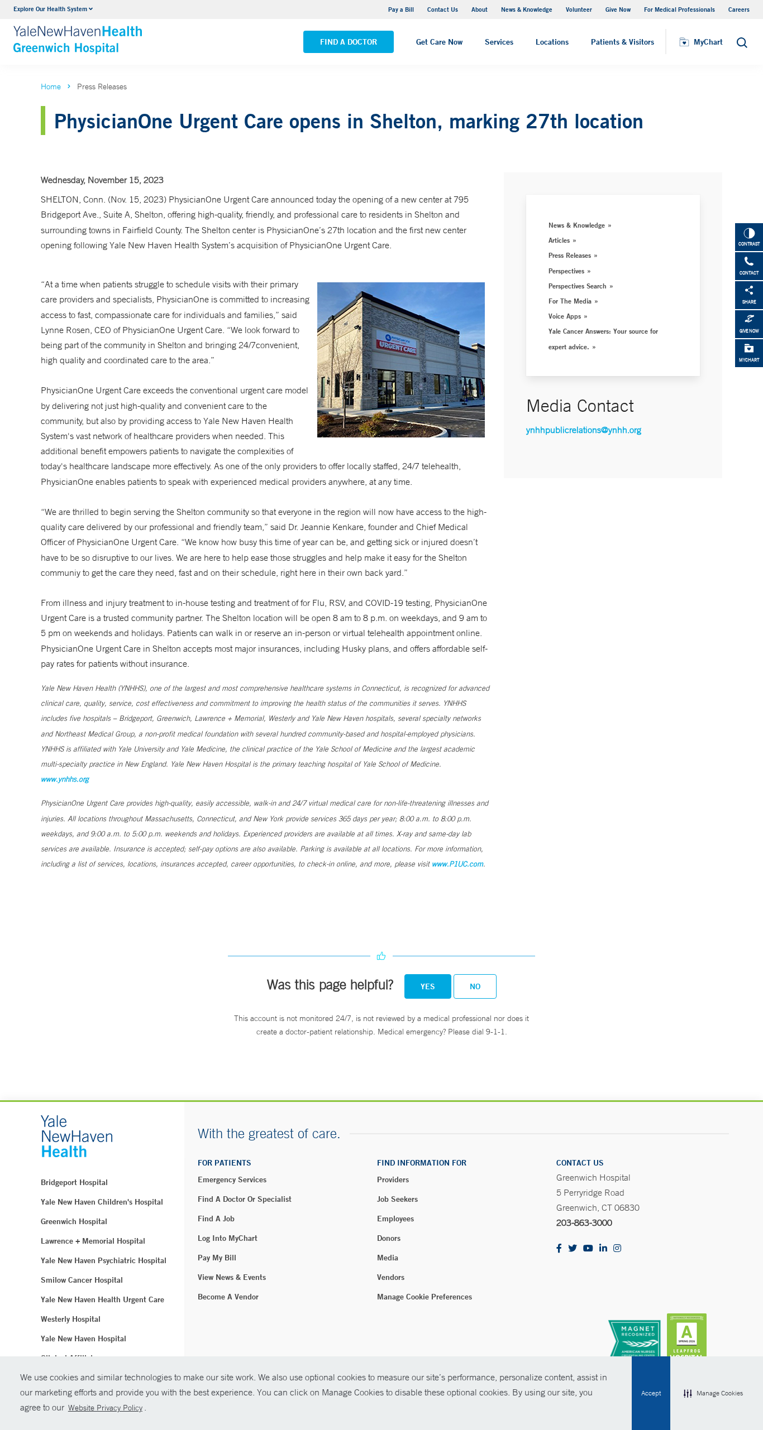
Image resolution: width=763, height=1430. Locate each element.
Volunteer (579, 9)
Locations (552, 42)
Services (499, 42)
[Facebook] (559, 1249)
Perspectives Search (578, 285)
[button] (713, 1393)
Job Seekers (397, 1199)
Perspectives (566, 270)
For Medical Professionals (679, 9)
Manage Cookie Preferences (424, 1297)
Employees (395, 1219)
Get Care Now (439, 42)
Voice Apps (565, 315)
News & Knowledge (526, 9)
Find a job (216, 1219)
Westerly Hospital (71, 1319)
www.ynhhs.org (65, 779)
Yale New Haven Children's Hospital (102, 1202)
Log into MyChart (227, 1238)
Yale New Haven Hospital (83, 1338)
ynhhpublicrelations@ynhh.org (583, 429)
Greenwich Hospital (74, 1221)
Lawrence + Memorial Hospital (93, 1241)
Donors (388, 1238)
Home (51, 86)
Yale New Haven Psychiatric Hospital (103, 1260)
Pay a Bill (401, 9)
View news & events (232, 1277)
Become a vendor (228, 1297)
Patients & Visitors (622, 42)
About (479, 9)
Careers (739, 9)
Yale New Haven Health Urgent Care (102, 1299)
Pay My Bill (217, 1258)
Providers (393, 1179)
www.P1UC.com (457, 864)
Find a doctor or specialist (245, 1199)
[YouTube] (588, 1249)
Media (387, 1258)
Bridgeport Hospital (74, 1182)
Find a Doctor (348, 42)
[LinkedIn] (603, 1249)
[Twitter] (572, 1249)
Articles (559, 239)
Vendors (390, 1277)
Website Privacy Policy (105, 1408)
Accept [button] (651, 1393)
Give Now (618, 9)
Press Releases (570, 255)
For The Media (570, 300)
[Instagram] (617, 1249)
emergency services (232, 1179)
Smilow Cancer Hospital (82, 1280)
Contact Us (442, 9)
